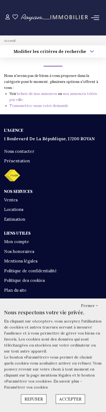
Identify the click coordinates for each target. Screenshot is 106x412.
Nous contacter (19, 151)
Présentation (17, 160)
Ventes (11, 199)
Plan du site (15, 290)
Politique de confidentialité (30, 270)
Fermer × (89, 305)
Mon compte (16, 241)
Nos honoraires (19, 251)
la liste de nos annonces (37, 93)
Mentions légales (21, 261)
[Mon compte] (7, 17)
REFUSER (33, 399)
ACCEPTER (70, 399)
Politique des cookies (24, 280)
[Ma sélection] (15, 17)
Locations (13, 209)
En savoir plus (67, 381)
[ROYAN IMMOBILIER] (54, 18)
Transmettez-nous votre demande (39, 105)
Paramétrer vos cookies (26, 387)
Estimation (14, 219)
